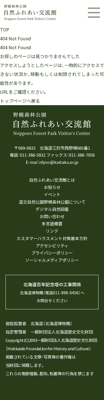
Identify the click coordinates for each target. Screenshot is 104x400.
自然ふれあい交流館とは (52, 179)
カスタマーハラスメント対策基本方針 (52, 238)
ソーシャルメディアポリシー (52, 260)
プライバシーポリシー (52, 252)
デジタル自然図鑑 (52, 209)
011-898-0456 (65, 292)
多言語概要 (52, 223)
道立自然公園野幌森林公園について (52, 201)
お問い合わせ (52, 216)
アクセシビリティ (52, 245)
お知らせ (52, 187)
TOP (4, 29)
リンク (52, 230)
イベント (52, 194)
